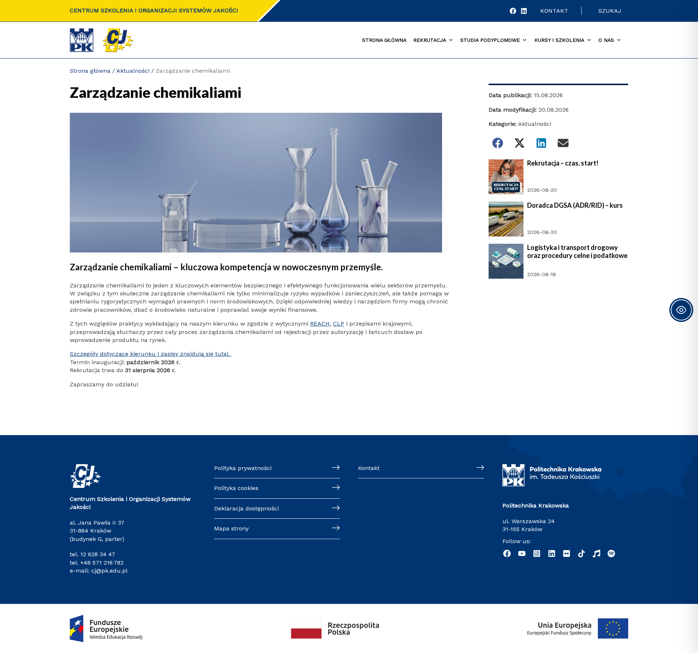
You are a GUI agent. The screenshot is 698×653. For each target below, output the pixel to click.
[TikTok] (581, 553)
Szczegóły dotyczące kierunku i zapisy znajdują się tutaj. (151, 353)
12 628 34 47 (97, 554)
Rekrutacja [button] (429, 40)
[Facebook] (513, 11)
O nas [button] (606, 40)
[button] (498, 143)
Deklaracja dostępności (246, 508)
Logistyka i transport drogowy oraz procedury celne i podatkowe (577, 251)
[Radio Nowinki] (596, 553)
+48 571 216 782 (102, 562)
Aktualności (132, 70)
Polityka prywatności (243, 468)
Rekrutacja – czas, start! (562, 163)
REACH (320, 323)
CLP (338, 323)
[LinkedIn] (524, 11)
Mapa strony (231, 528)
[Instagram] (536, 553)
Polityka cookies (236, 488)
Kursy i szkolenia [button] (559, 40)
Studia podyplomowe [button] (490, 40)
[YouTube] (521, 553)
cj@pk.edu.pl (109, 570)
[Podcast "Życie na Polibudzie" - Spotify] (611, 553)
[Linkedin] (551, 553)
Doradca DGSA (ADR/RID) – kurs (575, 205)
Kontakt (554, 10)
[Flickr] (566, 553)
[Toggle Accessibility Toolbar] (681, 310)
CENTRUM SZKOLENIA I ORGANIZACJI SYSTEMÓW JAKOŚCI (154, 10)
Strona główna (384, 40)
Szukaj (609, 10)
